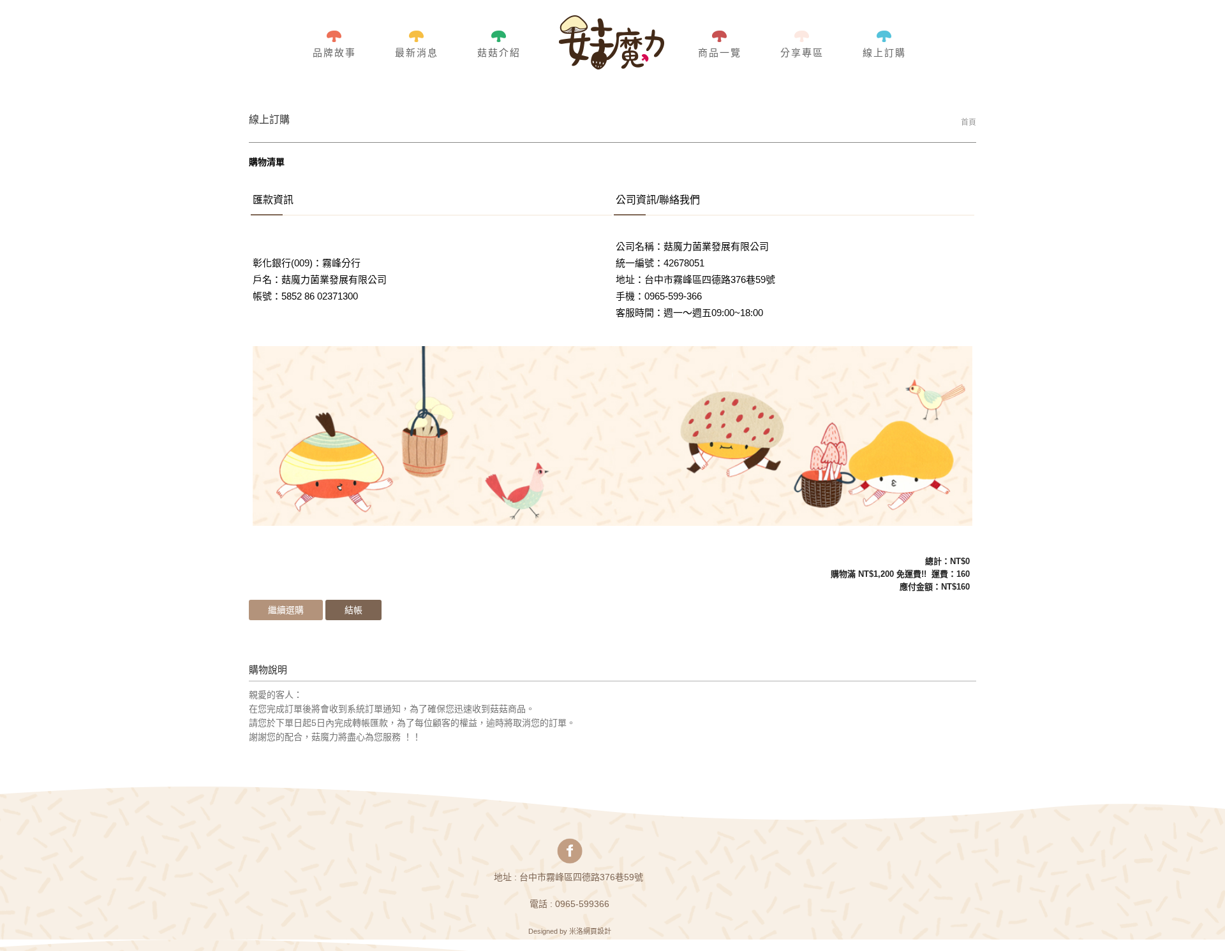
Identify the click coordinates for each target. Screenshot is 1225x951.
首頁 (968, 122)
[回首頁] (611, 43)
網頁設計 (597, 931)
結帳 (353, 610)
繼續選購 (286, 610)
